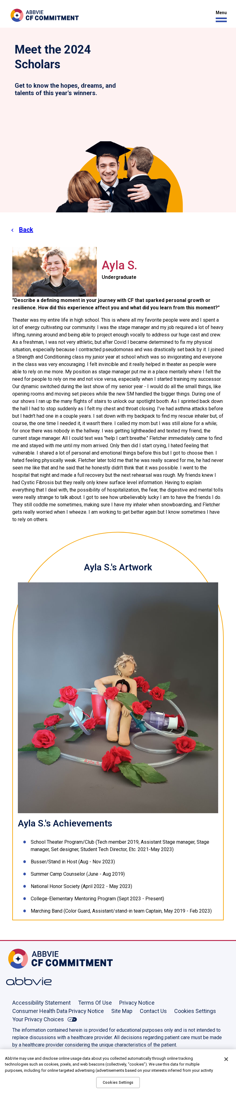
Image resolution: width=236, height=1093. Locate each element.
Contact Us (153, 1011)
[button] (220, 16)
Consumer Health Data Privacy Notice (58, 1011)
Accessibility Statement (41, 1002)
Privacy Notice (137, 1002)
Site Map (121, 1011)
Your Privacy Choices (38, 1019)
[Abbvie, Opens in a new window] (26, 981)
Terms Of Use (95, 1002)
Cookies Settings (195, 1011)
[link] (118, 697)
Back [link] (26, 229)
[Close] (226, 1059)
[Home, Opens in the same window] (26, 958)
